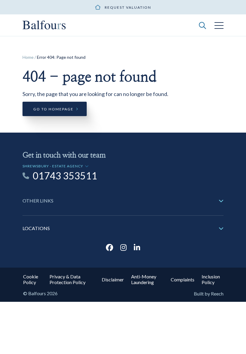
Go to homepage (53, 109)
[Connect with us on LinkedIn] (136, 247)
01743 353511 (65, 176)
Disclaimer (113, 279)
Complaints (182, 279)
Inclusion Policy (211, 279)
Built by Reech (209, 293)
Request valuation (128, 7)
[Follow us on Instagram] (123, 247)
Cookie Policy (30, 279)
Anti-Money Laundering (143, 279)
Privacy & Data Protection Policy (68, 279)
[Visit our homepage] (44, 24)
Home (28, 57)
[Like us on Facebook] (110, 247)
